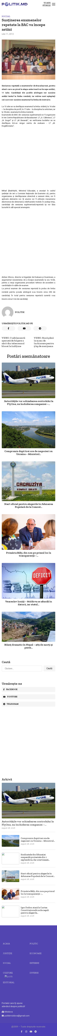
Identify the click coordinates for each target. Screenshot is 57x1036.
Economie (36, 953)
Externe (34, 963)
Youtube (12, 696)
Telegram (13, 704)
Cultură (8, 972)
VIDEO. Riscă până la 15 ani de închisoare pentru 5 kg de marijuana (44, 342)
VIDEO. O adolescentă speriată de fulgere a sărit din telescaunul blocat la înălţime (13, 342)
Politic (34, 943)
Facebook (12, 689)
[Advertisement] (28, 159)
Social (6, 16)
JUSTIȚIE (7, 953)
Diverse (34, 972)
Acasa (6, 943)
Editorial (8, 982)
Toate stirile (47, 4)
